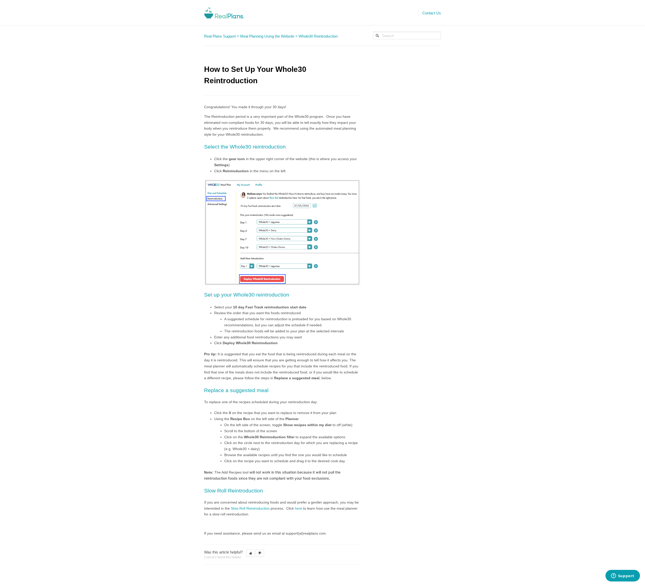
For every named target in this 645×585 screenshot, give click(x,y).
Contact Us (431, 13)
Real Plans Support (220, 36)
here (298, 508)
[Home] (224, 12)
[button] (250, 553)
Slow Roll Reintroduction (250, 508)
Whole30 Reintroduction (318, 36)
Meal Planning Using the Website (267, 36)
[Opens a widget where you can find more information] (622, 576)
